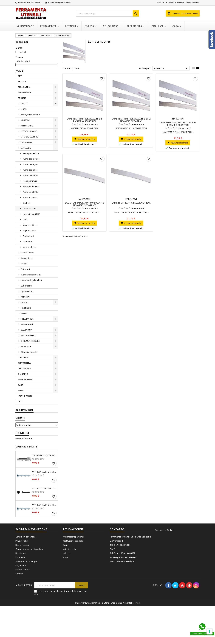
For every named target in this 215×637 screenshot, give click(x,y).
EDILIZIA (22, 98)
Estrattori (25, 269)
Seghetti (27, 203)
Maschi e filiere (30, 225)
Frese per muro (30, 180)
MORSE (24, 302)
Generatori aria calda (31, 274)
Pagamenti (20, 565)
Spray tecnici (27, 291)
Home (19, 70)
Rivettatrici (26, 307)
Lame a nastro (29, 208)
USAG (24, 109)
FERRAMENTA (24, 92)
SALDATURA (26, 329)
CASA (20, 385)
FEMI (22, 51)
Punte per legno (30, 164)
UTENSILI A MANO (29, 131)
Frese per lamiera (31, 186)
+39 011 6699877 (34, 2)
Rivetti (24, 313)
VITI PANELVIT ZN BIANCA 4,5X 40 (44, 472)
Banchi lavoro (27, 252)
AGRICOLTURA (25, 379)
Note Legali (20, 553)
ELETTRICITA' (24, 363)
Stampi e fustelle (29, 352)
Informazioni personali (73, 536)
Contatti (19, 573)
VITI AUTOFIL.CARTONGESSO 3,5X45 (44, 488)
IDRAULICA (23, 357)
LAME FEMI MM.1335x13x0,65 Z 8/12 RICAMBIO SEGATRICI (131, 120)
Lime (25, 219)
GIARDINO (23, 374)
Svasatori (27, 241)
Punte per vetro (30, 175)
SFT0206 (22, 81)
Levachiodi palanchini (31, 280)
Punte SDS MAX (30, 197)
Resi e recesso (22, 544)
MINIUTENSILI (27, 125)
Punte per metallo (31, 158)
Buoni (65, 557)
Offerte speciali (22, 569)
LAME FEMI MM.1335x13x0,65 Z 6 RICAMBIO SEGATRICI (84, 120)
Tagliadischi (28, 236)
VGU (20, 401)
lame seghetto (29, 247)
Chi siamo (20, 557)
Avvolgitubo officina (30, 114)
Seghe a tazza (29, 230)
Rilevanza (171, 68)
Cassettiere (26, 258)
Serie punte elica (31, 153)
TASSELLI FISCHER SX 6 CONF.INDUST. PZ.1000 (44, 455)
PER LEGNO (26, 142)
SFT (20, 76)
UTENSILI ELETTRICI (30, 136)
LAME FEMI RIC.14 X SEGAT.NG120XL (131, 202)
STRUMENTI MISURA (30, 340)
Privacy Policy (21, 540)
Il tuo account (73, 529)
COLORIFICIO (24, 368)
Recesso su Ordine (164, 530)
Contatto (117, 529)
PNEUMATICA (27, 318)
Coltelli (24, 263)
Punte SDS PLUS (30, 191)
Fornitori (22, 433)
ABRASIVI (25, 120)
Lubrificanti (26, 285)
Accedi (180, 2)
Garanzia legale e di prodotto (29, 549)
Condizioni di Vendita (25, 536)
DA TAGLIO (26, 147)
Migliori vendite (26, 446)
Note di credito (69, 549)
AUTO (21, 390)
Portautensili (27, 324)
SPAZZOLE (26, 346)
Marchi (20, 418)
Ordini (65, 544)
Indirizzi (66, 553)
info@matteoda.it (63, 2)
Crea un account (192, 2)
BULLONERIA (24, 87)
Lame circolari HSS (31, 214)
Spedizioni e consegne (26, 561)
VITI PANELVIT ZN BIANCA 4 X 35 (44, 505)
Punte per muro (30, 169)
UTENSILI (22, 103)
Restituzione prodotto (73, 540)
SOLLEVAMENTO (28, 335)
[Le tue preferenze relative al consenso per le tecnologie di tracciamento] (209, 631)
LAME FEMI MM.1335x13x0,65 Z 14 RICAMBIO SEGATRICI (177, 123)
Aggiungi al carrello (84, 139)
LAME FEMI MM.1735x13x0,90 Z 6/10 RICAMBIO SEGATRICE (84, 204)
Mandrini (25, 296)
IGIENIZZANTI (25, 396)
